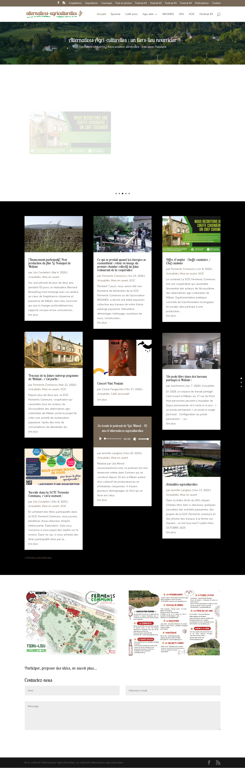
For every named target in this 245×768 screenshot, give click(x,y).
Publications (202, 3)
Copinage (106, 3)
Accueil (101, 14)
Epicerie (115, 14)
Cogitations (75, 3)
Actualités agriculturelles (181, 484)
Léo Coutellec (41, 272)
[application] (122, 439)
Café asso (131, 14)
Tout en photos (123, 3)
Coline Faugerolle (112, 389)
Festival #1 (141, 3)
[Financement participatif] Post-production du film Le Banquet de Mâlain (49, 263)
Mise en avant (50, 277)
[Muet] (134, 439)
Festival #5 (206, 14)
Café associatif (120, 394)
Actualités (34, 277)
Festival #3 (171, 3)
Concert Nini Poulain (110, 383)
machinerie (177, 386)
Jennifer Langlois (112, 453)
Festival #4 (186, 3)
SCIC (192, 14)
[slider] (142, 439)
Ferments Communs (45, 385)
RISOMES (168, 14)
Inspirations (91, 3)
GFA (181, 14)
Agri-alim (148, 14)
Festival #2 (156, 3)
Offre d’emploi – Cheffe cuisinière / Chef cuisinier (167, 100)
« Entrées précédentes (38, 558)
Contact (216, 3)
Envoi (211, 737)
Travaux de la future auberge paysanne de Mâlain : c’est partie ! (53, 377)
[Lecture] (100, 439)
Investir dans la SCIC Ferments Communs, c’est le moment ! (48, 494)
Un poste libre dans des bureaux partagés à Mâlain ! (186, 378)
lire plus (33, 315)
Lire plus (139, 146)
